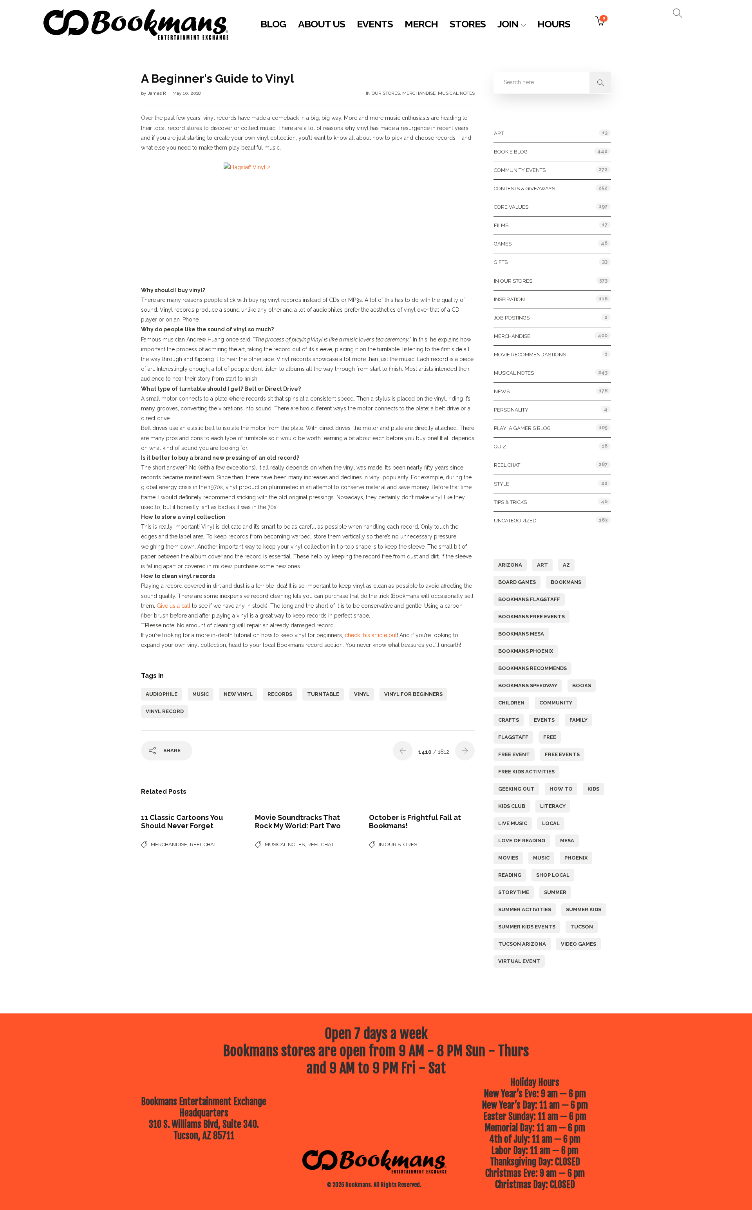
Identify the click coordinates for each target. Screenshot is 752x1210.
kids (593, 789)
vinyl (361, 694)
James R (157, 93)
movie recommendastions (530, 355)
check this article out (371, 635)
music (200, 694)
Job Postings (512, 318)
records (280, 694)
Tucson (581, 927)
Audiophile (161, 694)
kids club (511, 806)
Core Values (511, 207)
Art (499, 133)
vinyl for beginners (413, 694)
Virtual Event (519, 961)
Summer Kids (583, 909)
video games (578, 944)
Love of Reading (521, 840)
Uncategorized (515, 521)
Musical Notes (456, 93)
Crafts (508, 720)
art (542, 565)
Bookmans (566, 582)
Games (503, 244)
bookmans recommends (532, 668)
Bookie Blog (511, 152)
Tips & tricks (510, 502)
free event (514, 754)
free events (562, 754)
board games (517, 582)
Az (566, 565)
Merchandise (419, 93)
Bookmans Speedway (527, 685)
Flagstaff (513, 737)
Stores (468, 24)
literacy (553, 806)
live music (512, 823)
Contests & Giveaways (524, 188)
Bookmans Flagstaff (529, 599)
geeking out (516, 789)
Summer (555, 892)
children (511, 703)
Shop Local (552, 875)
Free (549, 737)
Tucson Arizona (522, 944)
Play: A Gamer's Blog (522, 428)
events (544, 720)
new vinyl (238, 694)
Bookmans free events (531, 616)
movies (508, 858)
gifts (501, 262)
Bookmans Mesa (521, 634)
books (581, 685)
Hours (553, 24)
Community (555, 703)
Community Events (520, 170)
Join (507, 24)
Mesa (567, 840)
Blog (273, 24)
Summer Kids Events (526, 927)
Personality (511, 410)
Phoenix (576, 858)
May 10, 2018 (186, 93)
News (502, 391)
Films (501, 225)
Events (375, 24)
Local (551, 823)
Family (578, 720)
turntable (323, 694)
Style (501, 484)
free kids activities (526, 772)
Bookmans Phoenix (525, 651)
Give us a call (173, 606)
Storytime (513, 892)
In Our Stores (383, 93)
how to (561, 789)
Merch (421, 24)
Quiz (500, 447)
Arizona (510, 565)
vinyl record (165, 711)
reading (509, 875)
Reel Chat (203, 844)
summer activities (524, 909)
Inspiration (509, 299)
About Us (321, 24)
